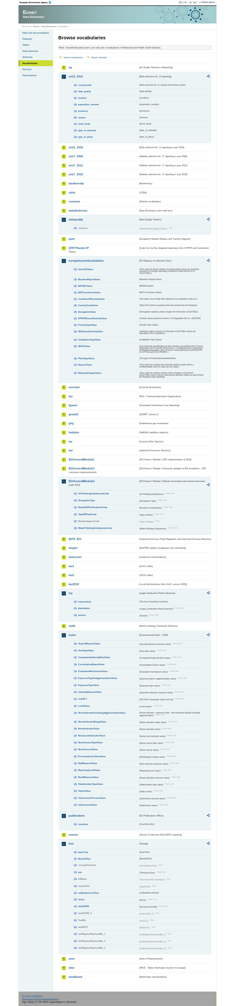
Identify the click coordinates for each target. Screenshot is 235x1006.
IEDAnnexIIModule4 (81, 481)
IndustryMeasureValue (90, 692)
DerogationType (86, 500)
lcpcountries (84, 601)
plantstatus (84, 608)
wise (71, 967)
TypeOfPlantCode (87, 514)
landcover (75, 557)
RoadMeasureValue (88, 777)
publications (77, 815)
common (74, 201)
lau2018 (74, 584)
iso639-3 (82, 699)
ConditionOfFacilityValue (91, 299)
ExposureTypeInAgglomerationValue (97, 678)
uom (71, 958)
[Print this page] (191, 2)
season (82, 117)
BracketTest (84, 858)
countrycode (84, 85)
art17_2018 (76, 174)
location (82, 98)
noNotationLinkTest (88, 893)
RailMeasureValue (87, 763)
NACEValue (84, 346)
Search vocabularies (73, 57)
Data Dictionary (48, 26)
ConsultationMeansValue (91, 664)
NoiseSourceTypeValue (90, 742)
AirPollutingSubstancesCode (93, 493)
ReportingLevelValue (89, 770)
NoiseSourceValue (88, 749)
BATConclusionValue (89, 292)
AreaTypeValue (86, 650)
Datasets (27, 38)
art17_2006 (76, 156)
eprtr (72, 238)
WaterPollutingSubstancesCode (95, 528)
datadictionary (78, 210)
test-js (81, 899)
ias (70, 441)
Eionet (36, 26)
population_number (88, 104)
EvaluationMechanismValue (93, 671)
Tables (25, 44)
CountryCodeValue (88, 305)
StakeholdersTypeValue (90, 784)
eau (80, 872)
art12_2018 (76, 147)
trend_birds (84, 124)
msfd (72, 625)
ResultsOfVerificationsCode (92, 507)
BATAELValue (85, 286)
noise (72, 635)
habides (74, 432)
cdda (72, 192)
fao (71, 396)
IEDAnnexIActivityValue (90, 331)
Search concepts (99, 57)
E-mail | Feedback (32, 995)
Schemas (27, 57)
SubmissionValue (87, 805)
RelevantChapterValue (89, 373)
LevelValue (84, 706)
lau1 (71, 566)
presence (83, 111)
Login (185, 2)
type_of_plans (85, 137)
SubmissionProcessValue (91, 798)
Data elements (30, 51)
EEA (36, 2)
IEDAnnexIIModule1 (81, 459)
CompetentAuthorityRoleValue (94, 657)
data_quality (84, 91)
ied (71, 450)
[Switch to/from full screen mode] (195, 2)
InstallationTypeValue (89, 339)
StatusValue (84, 791)
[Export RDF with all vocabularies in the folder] (208, 77)
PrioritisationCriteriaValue (92, 756)
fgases (73, 405)
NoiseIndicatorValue (88, 728)
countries (83, 824)
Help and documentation (35, 32)
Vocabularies (30, 63)
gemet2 (73, 414)
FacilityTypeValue (87, 325)
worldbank (75, 976)
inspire (73, 548)
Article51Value (85, 269)
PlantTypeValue (86, 358)
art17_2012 (76, 165)
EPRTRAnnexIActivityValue (92, 318)
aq (70, 67)
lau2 (71, 575)
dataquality (76, 219)
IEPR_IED (75, 539)
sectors (82, 615)
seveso (73, 834)
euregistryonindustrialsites (86, 260)
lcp (71, 593)
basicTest (83, 852)
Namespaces (29, 75)
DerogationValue (87, 312)
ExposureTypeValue (88, 685)
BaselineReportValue (89, 279)
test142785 (83, 906)
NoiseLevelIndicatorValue (91, 735)
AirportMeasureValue (89, 643)
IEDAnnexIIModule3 (81, 468)
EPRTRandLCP (79, 248)
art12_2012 (76, 76)
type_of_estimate (87, 130)
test (71, 843)
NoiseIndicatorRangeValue (92, 721)
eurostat (74, 387)
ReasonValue (85, 364)
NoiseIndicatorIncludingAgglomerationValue (101, 713)
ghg (71, 423)
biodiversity (76, 183)
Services (27, 69)
